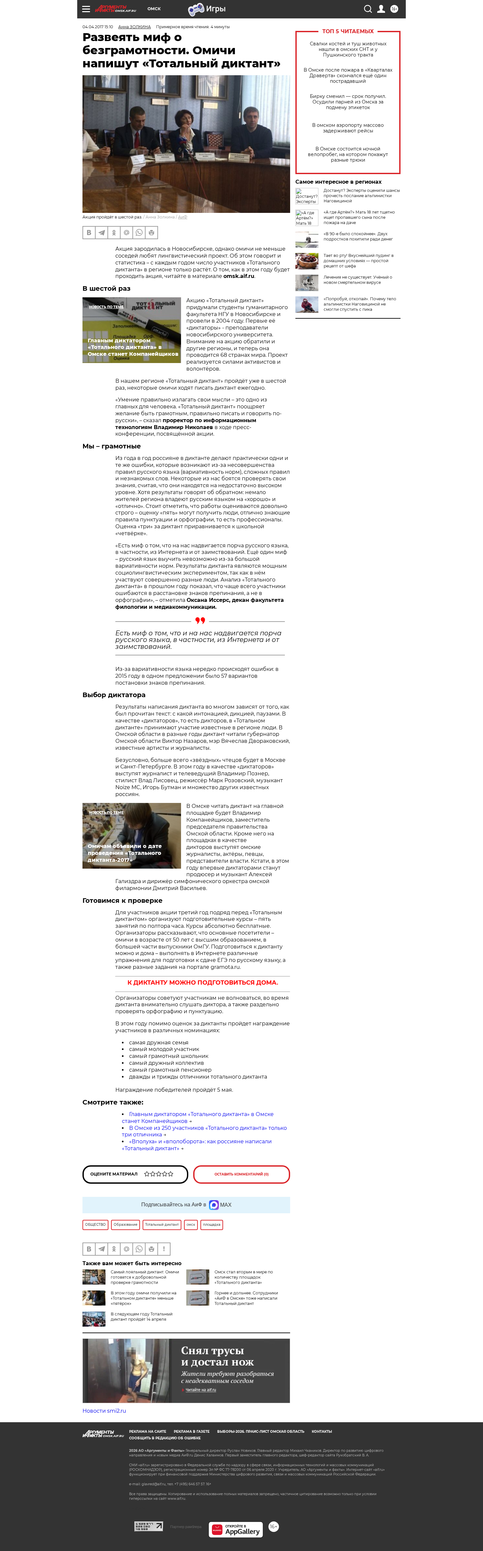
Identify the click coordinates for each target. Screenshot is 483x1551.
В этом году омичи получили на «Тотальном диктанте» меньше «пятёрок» (143, 1298)
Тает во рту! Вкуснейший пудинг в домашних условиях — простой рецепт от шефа (359, 260)
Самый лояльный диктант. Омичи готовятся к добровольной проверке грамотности (145, 1277)
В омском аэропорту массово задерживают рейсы (348, 128)
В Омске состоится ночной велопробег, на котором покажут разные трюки (348, 154)
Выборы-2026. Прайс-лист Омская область (260, 1431)
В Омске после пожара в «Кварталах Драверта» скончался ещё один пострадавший (348, 75)
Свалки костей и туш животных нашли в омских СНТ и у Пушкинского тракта (348, 49)
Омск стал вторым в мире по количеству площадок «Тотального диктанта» (244, 1277)
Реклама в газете (192, 1431)
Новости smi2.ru (104, 1411)
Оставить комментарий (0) (242, 1174)
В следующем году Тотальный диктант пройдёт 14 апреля (141, 1317)
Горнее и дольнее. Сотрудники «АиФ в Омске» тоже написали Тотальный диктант (246, 1298)
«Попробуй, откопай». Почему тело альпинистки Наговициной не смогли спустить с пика (360, 304)
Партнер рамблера (185, 1527)
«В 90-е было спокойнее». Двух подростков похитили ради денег (358, 236)
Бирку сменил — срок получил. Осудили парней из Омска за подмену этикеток (348, 102)
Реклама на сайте (147, 1431)
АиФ (182, 217)
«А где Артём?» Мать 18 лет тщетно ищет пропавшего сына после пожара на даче (359, 217)
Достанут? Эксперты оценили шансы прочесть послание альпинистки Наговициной (362, 195)
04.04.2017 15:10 (97, 26)
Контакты (322, 1431)
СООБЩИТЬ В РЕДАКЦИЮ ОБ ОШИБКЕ (165, 1438)
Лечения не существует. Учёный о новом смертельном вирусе (358, 280)
